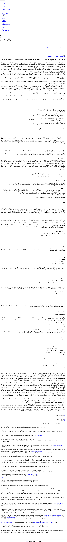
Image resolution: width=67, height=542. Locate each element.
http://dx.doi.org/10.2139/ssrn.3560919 (57, 515)
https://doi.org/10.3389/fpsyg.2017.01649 (33, 474)
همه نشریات (3, 18)
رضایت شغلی (52, 56)
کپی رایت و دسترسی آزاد (6, 9)
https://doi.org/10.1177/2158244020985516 (57, 445)
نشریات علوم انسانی (4, 20)
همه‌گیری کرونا (48, 56)
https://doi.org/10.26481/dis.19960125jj (37, 451)
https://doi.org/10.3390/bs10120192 (11, 517)
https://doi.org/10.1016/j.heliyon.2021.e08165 (38, 435)
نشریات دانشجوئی (4, 23)
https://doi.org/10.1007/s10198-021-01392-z (51, 500)
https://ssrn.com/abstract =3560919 (48, 515)
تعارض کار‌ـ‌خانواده (58, 56)
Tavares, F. (2, 522)
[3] (64, 416)
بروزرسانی (1, 33)
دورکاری (55, 56)
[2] (64, 415)
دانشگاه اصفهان (4, 27)
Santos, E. (5, 522)
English (3, 15)
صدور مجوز (4, 6)
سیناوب (27, 541)
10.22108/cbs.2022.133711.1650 (55, 45)
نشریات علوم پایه (4, 21)
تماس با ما (3, 14)
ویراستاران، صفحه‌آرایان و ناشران (6, 30)
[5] (64, 419)
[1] (27, 66)
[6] (64, 420)
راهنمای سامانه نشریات (5, 13)
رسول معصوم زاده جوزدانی (51, 47)
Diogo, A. (7, 522)
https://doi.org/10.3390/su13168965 (59, 503)
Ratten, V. (11, 522)
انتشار (4, 3)
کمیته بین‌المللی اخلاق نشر (5, 29)
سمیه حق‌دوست (57, 47)
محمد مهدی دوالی (62, 47)
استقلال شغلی (63, 56)
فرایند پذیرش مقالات (6, 10)
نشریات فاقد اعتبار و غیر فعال (6, 24)
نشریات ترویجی (4, 22)
